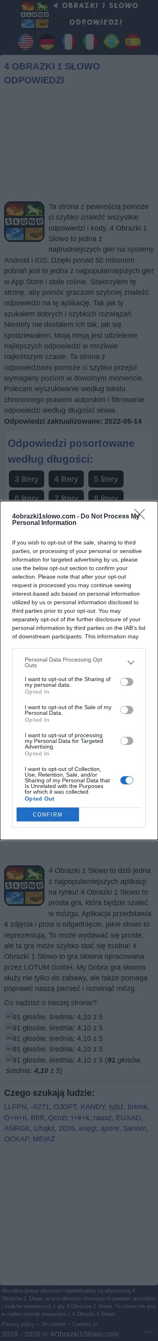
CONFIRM (48, 815)
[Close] (142, 517)
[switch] (126, 682)
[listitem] (79, 662)
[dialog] (79, 670)
